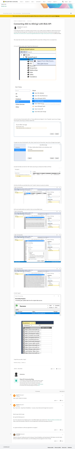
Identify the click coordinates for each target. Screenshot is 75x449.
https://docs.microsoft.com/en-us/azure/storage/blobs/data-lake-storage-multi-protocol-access (33, 33)
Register (66, 1)
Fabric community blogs (17, 13)
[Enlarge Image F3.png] (37, 129)
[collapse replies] (10, 395)
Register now (4, 6)
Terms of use (64, 447)
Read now (57, 16)
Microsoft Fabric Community (7, 13)
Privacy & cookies (58, 447)
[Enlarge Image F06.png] (37, 195)
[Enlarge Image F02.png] (37, 99)
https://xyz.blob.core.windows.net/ (54, 419)
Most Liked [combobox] (62, 391)
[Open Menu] (71, 13)
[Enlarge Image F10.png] (37, 305)
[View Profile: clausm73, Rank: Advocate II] (14, 395)
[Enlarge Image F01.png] (37, 63)
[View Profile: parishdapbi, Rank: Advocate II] (14, 435)
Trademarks (70, 447)
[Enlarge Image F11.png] (37, 337)
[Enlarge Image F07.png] (37, 219)
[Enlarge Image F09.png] (37, 278)
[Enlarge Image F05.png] (37, 174)
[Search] (63, 1)
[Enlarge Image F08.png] (37, 248)
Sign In (70, 1)
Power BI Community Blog (26, 13)
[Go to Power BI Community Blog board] (16, 380)
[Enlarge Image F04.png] (37, 152)
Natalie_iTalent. (40, 384)
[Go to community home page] (10, 1)
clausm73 (18, 395)
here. (39, 385)
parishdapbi (18, 434)
